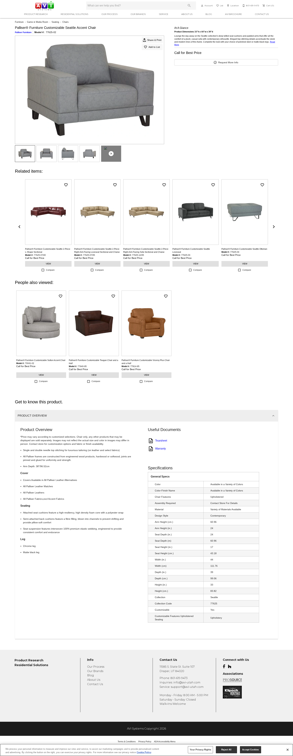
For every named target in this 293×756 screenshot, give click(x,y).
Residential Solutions (74, 14)
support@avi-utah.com (187, 686)
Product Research (36, 14)
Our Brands (138, 14)
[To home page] (47, 6)
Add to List (154, 47)
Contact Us (262, 14)
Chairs (65, 22)
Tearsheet (161, 440)
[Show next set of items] (273, 226)
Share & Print (154, 40)
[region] (146, 750)
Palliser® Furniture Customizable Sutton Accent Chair (40, 360)
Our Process (109, 14)
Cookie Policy (144, 752)
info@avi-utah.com (186, 682)
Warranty (160, 448)
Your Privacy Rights (200, 749)
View (48, 264)
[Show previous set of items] (19, 226)
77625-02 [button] (51, 32)
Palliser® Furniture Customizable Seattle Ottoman (244, 249)
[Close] (287, 749)
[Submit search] (189, 6)
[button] (202, 6)
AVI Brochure (233, 14)
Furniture (19, 22)
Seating (55, 22)
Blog (209, 14)
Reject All (226, 749)
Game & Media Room (37, 22)
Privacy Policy (144, 741)
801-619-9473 (179, 678)
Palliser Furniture (23, 32)
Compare (50, 270)
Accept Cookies (250, 749)
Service (163, 14)
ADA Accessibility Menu (164, 741)
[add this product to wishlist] (66, 185)
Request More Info (228, 62)
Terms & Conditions (127, 741)
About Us (187, 14)
